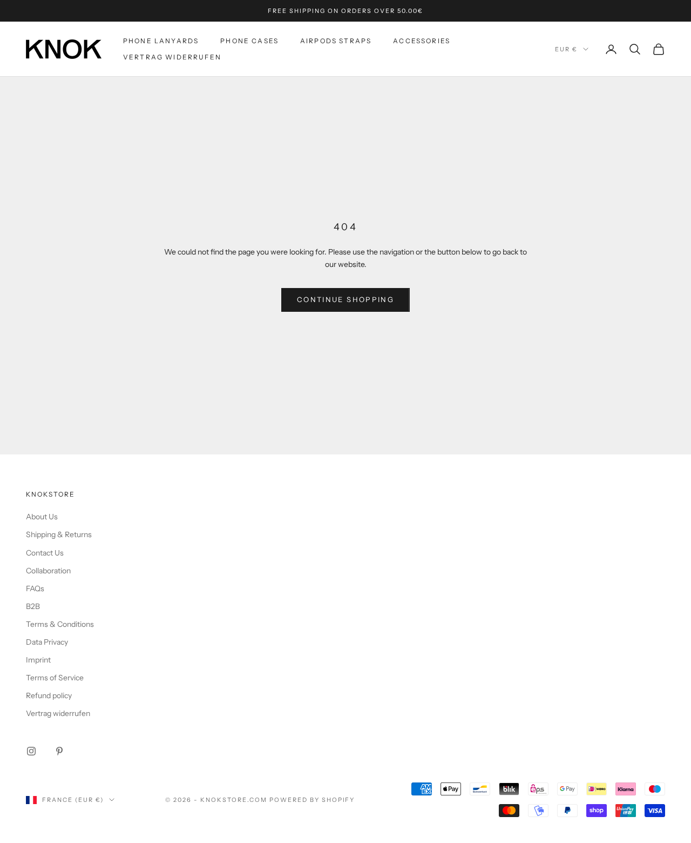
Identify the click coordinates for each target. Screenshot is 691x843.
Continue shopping (345, 299)
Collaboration (48, 571)
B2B (33, 606)
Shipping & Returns (59, 534)
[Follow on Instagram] (31, 751)
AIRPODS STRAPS (335, 41)
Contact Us (45, 553)
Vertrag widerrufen (172, 57)
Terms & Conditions (60, 624)
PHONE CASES (249, 41)
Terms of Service (55, 678)
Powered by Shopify (312, 800)
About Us (42, 516)
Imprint (38, 660)
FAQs (35, 588)
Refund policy (49, 695)
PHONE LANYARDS (161, 41)
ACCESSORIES (421, 41)
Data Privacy (47, 642)
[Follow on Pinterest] (59, 751)
